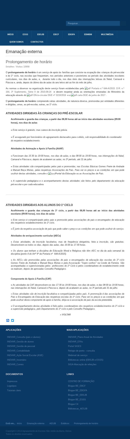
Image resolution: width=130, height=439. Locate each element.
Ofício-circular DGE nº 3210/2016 (50, 95)
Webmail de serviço (77, 355)
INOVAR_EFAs (75, 341)
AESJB (52, 423)
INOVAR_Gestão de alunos (20, 341)
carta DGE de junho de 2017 (91, 95)
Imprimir (118, 66)
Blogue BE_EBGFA (77, 390)
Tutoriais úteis (14, 390)
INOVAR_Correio (15, 364)
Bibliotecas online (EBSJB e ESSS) (85, 360)
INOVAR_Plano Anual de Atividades (85, 337)
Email (122, 66)
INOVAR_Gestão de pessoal (21, 346)
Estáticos (65, 423)
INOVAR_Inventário (16, 360)
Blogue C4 (73, 404)
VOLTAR (66, 314)
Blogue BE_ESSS (77, 399)
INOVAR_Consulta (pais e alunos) (23, 337)
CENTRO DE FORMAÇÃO (81, 381)
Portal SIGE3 (74, 346)
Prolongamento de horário (29, 61)
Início (19, 423)
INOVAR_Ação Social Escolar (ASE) (25, 355)
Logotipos (12, 386)
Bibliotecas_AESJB (77, 408)
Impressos (12, 381)
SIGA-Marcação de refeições (82, 364)
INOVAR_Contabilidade (18, 350)
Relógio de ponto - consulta (81, 350)
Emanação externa (35, 423)
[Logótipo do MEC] (85, 18)
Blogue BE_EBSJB (77, 395)
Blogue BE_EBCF (77, 386)
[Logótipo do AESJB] (31, 18)
